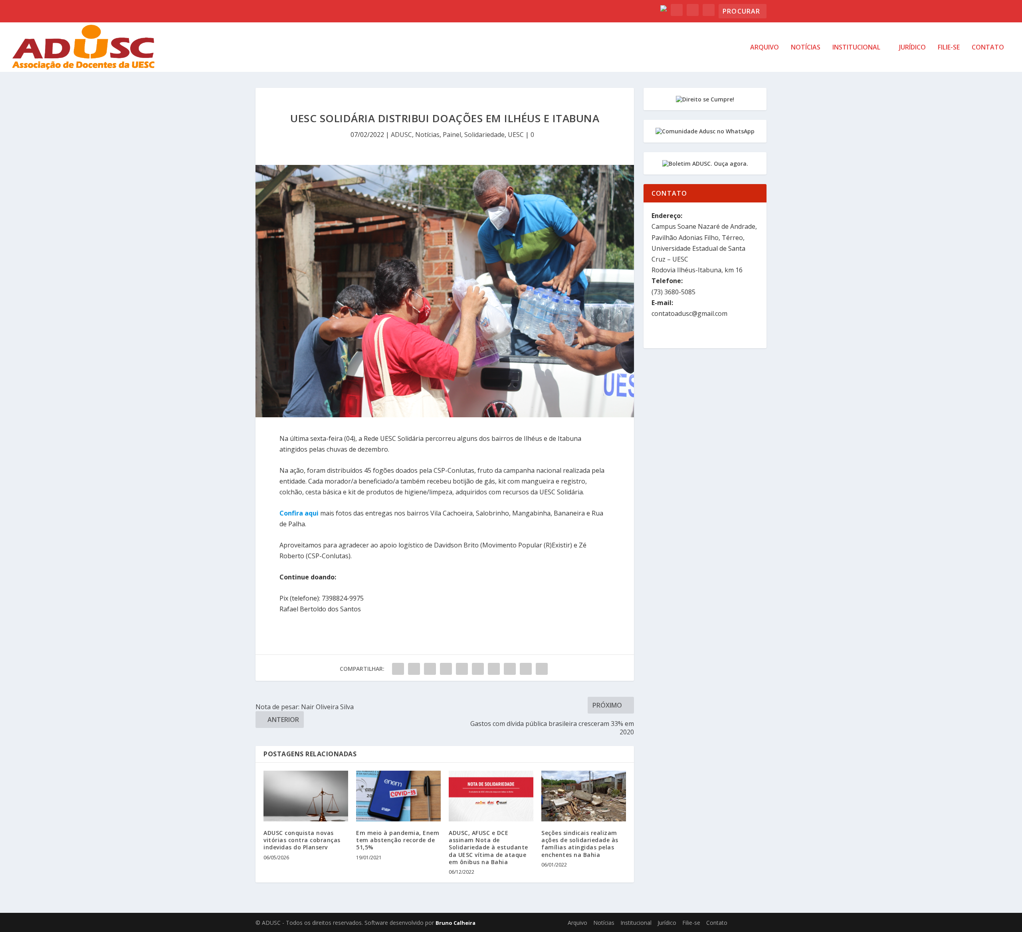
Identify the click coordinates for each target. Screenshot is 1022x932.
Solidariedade (484, 134)
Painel (452, 134)
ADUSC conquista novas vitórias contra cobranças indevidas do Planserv (302, 840)
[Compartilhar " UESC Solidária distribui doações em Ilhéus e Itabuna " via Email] (526, 669)
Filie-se (949, 48)
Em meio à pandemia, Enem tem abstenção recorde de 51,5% (397, 840)
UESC (516, 134)
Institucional (856, 48)
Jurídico (912, 48)
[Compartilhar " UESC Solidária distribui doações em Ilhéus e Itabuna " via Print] (542, 669)
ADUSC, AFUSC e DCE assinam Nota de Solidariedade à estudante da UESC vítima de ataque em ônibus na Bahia (488, 847)
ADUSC (401, 134)
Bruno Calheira (455, 922)
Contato (988, 48)
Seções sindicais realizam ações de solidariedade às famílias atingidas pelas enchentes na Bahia (579, 844)
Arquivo (764, 48)
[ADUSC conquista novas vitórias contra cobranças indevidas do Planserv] (305, 796)
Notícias (805, 48)
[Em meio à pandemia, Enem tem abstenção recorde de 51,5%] (398, 796)
